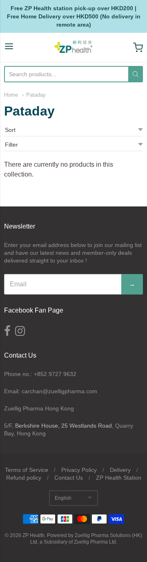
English (63, 498)
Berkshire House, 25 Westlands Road (63, 425)
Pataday (36, 95)
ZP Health (33, 535)
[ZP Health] (73, 47)
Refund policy (23, 477)
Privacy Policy (79, 470)
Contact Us (68, 477)
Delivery (120, 470)
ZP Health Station (118, 477)
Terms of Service (26, 470)
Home (11, 95)
